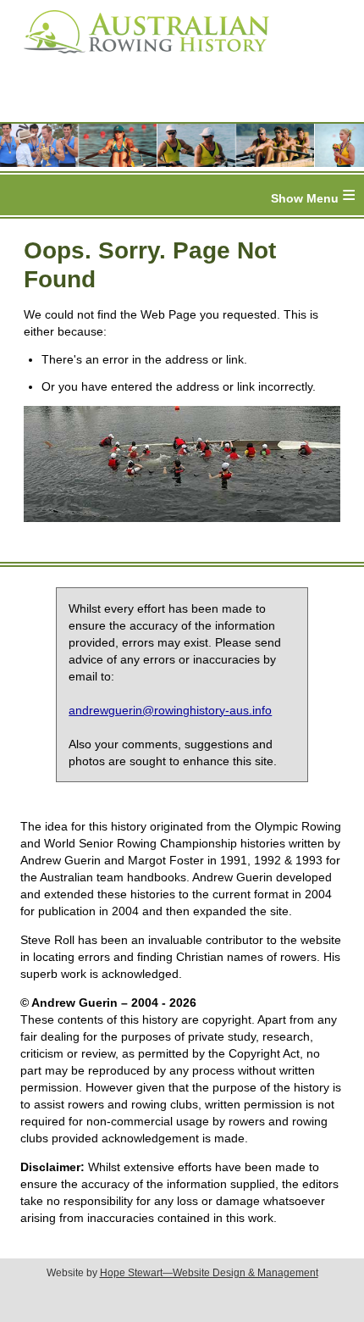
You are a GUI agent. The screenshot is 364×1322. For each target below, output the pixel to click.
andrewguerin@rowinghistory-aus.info (170, 710)
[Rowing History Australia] (139, 59)
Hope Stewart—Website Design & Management (209, 1273)
